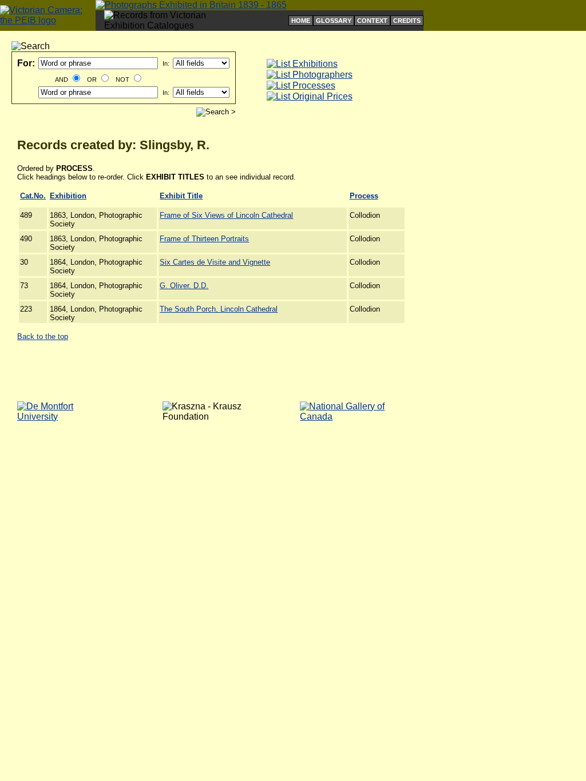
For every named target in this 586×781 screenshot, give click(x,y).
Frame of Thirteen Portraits (204, 238)
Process (364, 196)
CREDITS (407, 20)
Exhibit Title (181, 196)
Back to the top (42, 336)
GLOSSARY (333, 20)
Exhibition (68, 196)
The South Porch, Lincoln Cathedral (219, 309)
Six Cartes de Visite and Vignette (215, 262)
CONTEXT (372, 20)
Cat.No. (33, 196)
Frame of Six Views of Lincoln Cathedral (226, 215)
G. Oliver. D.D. (184, 285)
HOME (300, 20)
